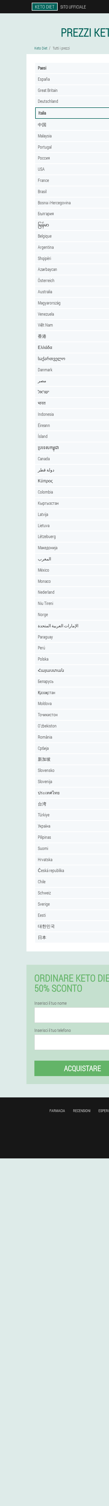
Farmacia (57, 1110)
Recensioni (81, 1110)
